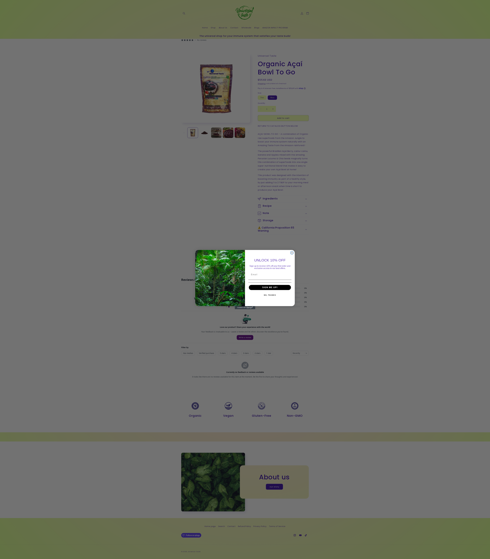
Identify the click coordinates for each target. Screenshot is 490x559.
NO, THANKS (270, 295)
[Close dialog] (291, 252)
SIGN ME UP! (270, 287)
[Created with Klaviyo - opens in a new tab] (245, 307)
